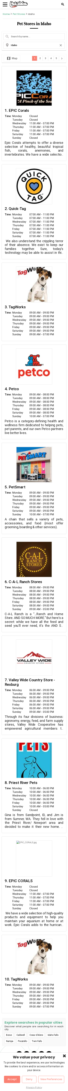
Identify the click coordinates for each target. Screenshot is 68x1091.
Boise (9, 1035)
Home (6, 14)
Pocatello (22, 1041)
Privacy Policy (34, 1087)
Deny (29, 1079)
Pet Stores (19, 14)
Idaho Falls (53, 1035)
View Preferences (51, 1079)
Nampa (9, 1041)
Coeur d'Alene (36, 1035)
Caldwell (21, 1035)
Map (12, 58)
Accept (12, 1079)
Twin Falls (37, 1041)
